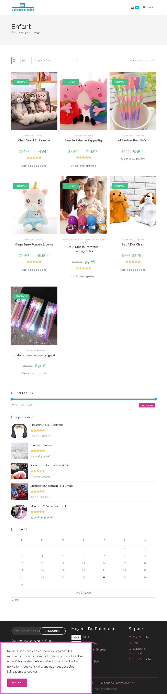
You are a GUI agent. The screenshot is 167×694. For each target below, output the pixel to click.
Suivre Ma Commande (137, 651)
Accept (17, 682)
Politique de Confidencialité (33, 661)
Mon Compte (140, 637)
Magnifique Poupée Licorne (34, 244)
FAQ (135, 643)
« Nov (15, 600)
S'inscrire (52, 631)
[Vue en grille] (14, 60)
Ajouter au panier (133, 158)
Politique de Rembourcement (117, 682)
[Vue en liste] (23, 60)
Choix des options (34, 165)
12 (140, 60)
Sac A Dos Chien (133, 244)
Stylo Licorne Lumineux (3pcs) (34, 355)
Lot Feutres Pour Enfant (132, 140)
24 (145, 60)
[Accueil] (12, 33)
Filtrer (147, 405)
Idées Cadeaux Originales (77, 239)
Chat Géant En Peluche (34, 140)
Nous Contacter (142, 659)
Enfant (36, 33)
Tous (152, 60)
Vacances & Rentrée (133, 135)
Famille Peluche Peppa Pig (83, 140)
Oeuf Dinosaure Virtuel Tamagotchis (83, 249)
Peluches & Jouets (34, 135)
